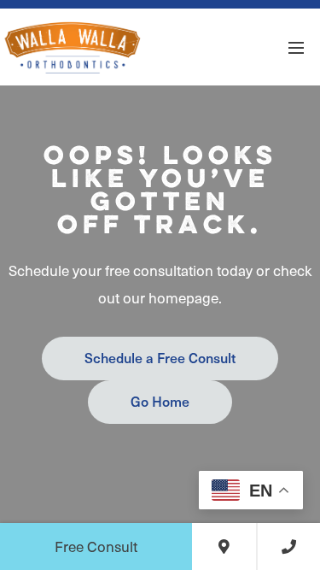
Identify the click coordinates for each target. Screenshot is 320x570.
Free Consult (96, 546)
